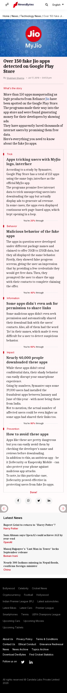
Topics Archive (40, 649)
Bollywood (9, 588)
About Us (8, 639)
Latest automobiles (48, 601)
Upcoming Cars (11, 620)
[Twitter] (38, 500)
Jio (47, 99)
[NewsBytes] (23, 5)
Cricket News (39, 588)
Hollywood (42, 594)
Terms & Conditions (47, 639)
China (7, 569)
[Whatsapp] (28, 500)
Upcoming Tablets (13, 627)
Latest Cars (26, 607)
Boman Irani (10, 555)
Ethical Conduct (27, 644)
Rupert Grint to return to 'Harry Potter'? (29, 525)
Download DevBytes (14, 654)
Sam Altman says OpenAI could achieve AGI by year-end (33, 537)
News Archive (20, 649)
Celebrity (23, 588)
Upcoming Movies (34, 620)
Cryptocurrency (12, 594)
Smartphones (10, 614)
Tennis (25, 614)
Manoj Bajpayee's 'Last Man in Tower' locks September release (31, 550)
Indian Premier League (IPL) (18, 601)
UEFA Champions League (46, 614)
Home (6, 16)
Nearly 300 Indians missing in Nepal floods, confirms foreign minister (31, 564)
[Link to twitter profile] (23, 662)
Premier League (45, 607)
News (15, 16)
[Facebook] (18, 500)
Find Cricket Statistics (41, 654)
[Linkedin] (49, 500)
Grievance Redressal (51, 644)
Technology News (30, 16)
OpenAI (7, 542)
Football (28, 594)
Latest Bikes (9, 607)
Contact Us (9, 644)
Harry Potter (10, 528)
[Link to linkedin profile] (31, 662)
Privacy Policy (24, 639)
